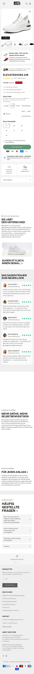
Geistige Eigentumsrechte (10, 610)
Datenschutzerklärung (9, 598)
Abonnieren (10, 585)
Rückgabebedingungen (9, 601)
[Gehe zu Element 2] (9, 44)
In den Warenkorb (16, 147)
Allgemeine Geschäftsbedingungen (13, 595)
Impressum (5, 607)
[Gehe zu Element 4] (20, 44)
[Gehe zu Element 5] (25, 44)
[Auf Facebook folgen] (3, 656)
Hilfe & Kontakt (6, 626)
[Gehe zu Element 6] (31, 44)
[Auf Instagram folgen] (6, 656)
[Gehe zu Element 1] (3, 44)
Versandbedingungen (9, 604)
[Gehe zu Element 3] (14, 44)
